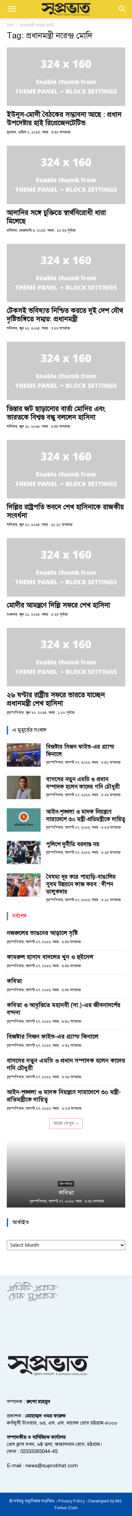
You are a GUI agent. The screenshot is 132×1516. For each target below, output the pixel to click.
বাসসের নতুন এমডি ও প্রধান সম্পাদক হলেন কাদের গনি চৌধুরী (83, 783)
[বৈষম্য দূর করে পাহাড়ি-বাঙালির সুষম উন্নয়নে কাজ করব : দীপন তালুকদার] (24, 885)
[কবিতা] (66, 1174)
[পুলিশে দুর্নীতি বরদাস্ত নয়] (24, 852)
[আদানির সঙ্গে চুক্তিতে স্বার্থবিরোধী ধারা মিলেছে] (66, 175)
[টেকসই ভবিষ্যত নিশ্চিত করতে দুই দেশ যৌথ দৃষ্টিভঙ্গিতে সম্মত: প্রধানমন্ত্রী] (66, 273)
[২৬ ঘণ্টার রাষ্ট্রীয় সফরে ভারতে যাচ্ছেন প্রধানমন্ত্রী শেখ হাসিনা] (66, 657)
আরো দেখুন (63, 1123)
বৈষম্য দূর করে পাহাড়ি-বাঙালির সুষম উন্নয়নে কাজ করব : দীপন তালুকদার (81, 884)
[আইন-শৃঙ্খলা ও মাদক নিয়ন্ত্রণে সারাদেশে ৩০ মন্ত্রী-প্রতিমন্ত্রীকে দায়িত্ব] (24, 820)
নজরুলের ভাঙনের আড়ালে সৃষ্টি (42, 933)
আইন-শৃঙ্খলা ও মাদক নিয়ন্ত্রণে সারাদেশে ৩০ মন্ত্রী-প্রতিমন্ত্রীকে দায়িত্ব (85, 815)
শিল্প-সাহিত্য (66, 1184)
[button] (11, 9)
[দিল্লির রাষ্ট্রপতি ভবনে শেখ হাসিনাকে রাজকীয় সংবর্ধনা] (66, 469)
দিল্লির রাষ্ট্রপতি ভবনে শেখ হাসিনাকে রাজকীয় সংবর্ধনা (65, 511)
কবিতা (14, 981)
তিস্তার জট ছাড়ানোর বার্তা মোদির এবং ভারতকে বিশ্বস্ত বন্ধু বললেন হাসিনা (56, 413)
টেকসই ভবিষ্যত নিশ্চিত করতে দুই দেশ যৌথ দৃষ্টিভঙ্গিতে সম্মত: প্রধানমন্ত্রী (65, 314)
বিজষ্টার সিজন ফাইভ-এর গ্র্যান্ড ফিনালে (52, 1036)
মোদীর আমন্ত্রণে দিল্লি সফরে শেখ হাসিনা (58, 605)
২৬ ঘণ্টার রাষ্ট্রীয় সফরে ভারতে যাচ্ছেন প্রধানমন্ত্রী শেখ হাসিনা (56, 699)
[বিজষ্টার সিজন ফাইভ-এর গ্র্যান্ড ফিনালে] (24, 755)
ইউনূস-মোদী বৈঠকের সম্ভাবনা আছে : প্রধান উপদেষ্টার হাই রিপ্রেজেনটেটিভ (64, 118)
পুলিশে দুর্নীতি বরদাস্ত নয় (73, 844)
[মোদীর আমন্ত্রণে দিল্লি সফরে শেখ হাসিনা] (66, 567)
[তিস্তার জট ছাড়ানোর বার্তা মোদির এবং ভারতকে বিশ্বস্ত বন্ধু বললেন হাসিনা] (66, 371)
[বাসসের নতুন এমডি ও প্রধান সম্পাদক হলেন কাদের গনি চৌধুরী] (24, 787)
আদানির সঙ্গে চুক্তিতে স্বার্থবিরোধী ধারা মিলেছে (56, 217)
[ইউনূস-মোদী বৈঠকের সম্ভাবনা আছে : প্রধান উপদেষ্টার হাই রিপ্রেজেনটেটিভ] (66, 76)
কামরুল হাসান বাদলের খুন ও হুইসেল (50, 957)
